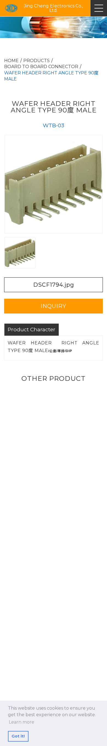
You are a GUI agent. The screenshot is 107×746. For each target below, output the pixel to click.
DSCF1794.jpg (53, 284)
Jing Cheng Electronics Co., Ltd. (53, 8)
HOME (11, 60)
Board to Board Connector (41, 66)
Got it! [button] (18, 736)
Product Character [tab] (31, 329)
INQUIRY (53, 306)
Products (36, 60)
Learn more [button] (21, 722)
